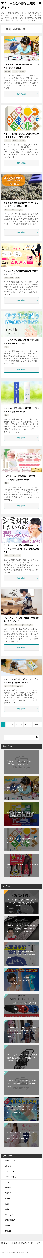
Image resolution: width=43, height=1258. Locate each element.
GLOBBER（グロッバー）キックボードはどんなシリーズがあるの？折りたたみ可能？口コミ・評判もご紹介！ (22, 1032)
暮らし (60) (9, 1215)
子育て (15, 71)
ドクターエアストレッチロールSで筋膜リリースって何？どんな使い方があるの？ (21, 1006)
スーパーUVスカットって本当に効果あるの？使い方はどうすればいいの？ (22, 980)
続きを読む (21, 94)
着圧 (11, 278)
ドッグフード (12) (11, 1177)
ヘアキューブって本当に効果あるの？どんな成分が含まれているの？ (22, 1083)
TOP (18, 1243)
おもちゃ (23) (10, 1160)
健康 (6, 210)
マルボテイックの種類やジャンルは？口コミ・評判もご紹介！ (22, 788)
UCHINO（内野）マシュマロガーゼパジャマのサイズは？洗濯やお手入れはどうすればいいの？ (22, 1135)
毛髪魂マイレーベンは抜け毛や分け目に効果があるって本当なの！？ (22, 762)
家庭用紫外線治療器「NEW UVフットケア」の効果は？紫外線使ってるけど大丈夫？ (22, 1109)
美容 (17, 278)
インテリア (8, 625)
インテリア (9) (10, 1171)
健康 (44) (8, 1187)
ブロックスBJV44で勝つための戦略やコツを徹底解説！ (22, 814)
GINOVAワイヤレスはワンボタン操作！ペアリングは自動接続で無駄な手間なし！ (21, 903)
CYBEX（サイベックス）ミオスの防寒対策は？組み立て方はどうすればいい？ (22, 1058)
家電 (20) (8, 1198)
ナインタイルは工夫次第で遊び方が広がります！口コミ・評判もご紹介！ (22, 840)
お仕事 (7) (8, 1166)
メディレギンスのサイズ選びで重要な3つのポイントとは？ (22, 866)
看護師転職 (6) (10, 1220)
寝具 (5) (8, 1204)
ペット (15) (9, 1182)
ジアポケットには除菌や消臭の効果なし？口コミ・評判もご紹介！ (21, 954)
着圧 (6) (8, 1226)
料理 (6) (8, 1209)
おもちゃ (7, 71)
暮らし (22, 71)
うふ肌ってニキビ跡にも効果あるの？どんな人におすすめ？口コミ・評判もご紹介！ (21, 548)
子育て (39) (9, 1193)
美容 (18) (8, 1231)
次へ (36, 724)
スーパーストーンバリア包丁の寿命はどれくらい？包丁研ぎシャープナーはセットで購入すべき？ (22, 928)
